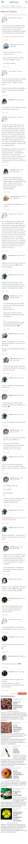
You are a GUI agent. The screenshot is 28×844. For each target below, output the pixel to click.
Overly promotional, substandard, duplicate (17, 728)
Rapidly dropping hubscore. (16, 750)
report (8, 66)
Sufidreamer (12, 333)
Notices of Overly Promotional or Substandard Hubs (18, 705)
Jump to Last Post (8, 14)
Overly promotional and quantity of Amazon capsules (18, 774)
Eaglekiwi (12, 295)
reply (5, 66)
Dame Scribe (12, 255)
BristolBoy (11, 99)
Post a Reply (22, 693)
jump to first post (13, 693)
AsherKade (11, 636)
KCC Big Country (13, 598)
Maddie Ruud (13, 358)
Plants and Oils (14, 196)
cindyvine (11, 274)
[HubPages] (14, 2)
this (15, 46)
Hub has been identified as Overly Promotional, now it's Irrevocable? (18, 816)
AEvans (10, 579)
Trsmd (11, 44)
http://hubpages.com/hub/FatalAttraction (13, 36)
